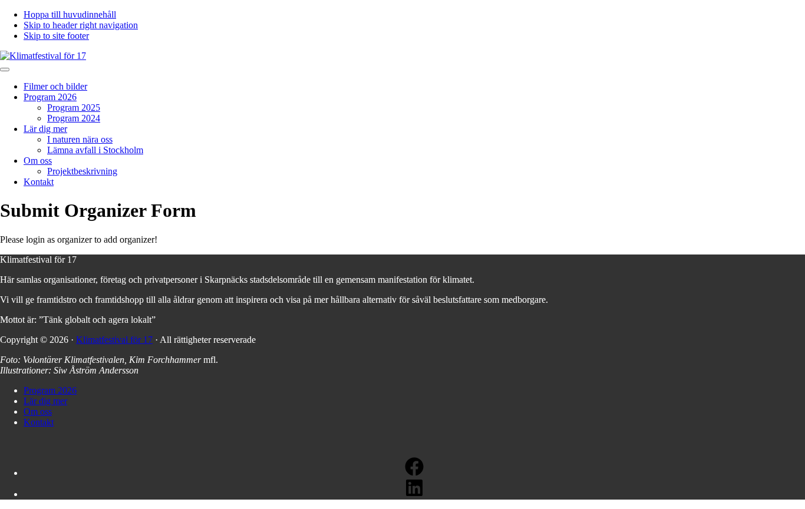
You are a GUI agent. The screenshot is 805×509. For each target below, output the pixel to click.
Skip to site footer (56, 36)
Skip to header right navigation (81, 25)
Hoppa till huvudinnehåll (70, 14)
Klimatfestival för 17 (114, 340)
